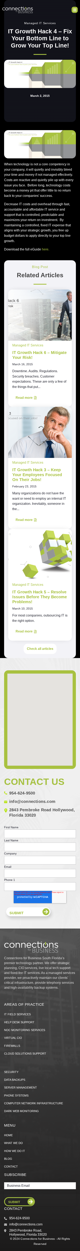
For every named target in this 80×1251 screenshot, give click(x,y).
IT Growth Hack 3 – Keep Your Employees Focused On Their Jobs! (37, 475)
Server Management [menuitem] (20, 1087)
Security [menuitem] (11, 1072)
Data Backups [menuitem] (14, 1079)
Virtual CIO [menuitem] (13, 1037)
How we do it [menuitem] (14, 1151)
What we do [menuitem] (13, 1143)
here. (45, 249)
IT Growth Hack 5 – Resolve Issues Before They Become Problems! (39, 597)
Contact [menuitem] (11, 1166)
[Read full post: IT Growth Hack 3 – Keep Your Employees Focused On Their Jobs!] (40, 432)
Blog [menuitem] (8, 1158)
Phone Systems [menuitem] (16, 1095)
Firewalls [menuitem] (12, 1045)
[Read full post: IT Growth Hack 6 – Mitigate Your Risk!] (40, 315)
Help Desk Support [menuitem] (19, 1022)
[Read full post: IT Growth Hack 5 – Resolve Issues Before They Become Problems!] (40, 554)
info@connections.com (32, 801)
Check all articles (40, 648)
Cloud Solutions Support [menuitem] (25, 1053)
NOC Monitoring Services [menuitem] (24, 1030)
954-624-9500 (22, 793)
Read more (24, 397)
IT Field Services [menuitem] (17, 1014)
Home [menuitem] (8, 1135)
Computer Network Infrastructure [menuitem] (33, 1103)
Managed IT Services (40, 23)
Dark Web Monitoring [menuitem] (21, 1111)
